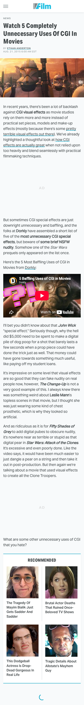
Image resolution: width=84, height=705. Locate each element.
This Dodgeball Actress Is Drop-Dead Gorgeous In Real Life (20, 668)
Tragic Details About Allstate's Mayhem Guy (60, 666)
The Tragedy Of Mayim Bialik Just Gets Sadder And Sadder (20, 610)
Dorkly (30, 267)
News (7, 18)
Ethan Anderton (19, 48)
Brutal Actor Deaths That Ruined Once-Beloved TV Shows (60, 607)
